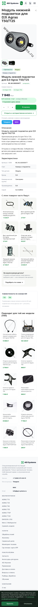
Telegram (6, 122)
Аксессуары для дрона (10, 559)
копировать (26, 83)
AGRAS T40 (6, 506)
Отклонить (28, 604)
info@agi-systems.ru (20, 491)
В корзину (26, 107)
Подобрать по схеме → (14, 282)
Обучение (5, 579)
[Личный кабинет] (25, 3)
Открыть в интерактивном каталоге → (19, 113)
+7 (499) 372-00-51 (19, 478)
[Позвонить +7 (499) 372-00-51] (21, 3)
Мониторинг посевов (9, 544)
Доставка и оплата (8, 569)
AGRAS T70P (6, 513)
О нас (4, 587)
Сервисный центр (8, 541)
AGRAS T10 (6, 499)
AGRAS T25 (6, 503)
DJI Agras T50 (18, 90)
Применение (6, 566)
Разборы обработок (9, 576)
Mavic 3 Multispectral (9, 523)
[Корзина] (30, 3)
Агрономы (5, 538)
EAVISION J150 (7, 519)
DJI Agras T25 (7, 90)
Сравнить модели (8, 526)
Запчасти (5, 556)
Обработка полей (8, 534)
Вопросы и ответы (8, 572)
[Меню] (34, 3)
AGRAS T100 (6, 516)
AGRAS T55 (6, 509)
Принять (10, 604)
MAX (16, 122)
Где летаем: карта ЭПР (10, 547)
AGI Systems (12, 3)
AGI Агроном (6, 562)
